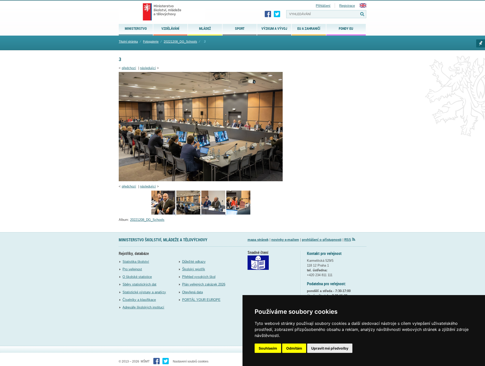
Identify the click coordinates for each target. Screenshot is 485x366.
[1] (238, 213)
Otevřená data (192, 292)
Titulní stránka (128, 41)
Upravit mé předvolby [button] (329, 348)
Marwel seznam (480, 43)
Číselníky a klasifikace (139, 300)
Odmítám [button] (294, 348)
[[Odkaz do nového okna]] (258, 269)
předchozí (129, 68)
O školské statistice (137, 277)
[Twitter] (277, 14)
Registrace (347, 6)
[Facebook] (268, 14)
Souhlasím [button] (268, 348)
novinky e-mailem (285, 240)
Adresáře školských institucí (143, 307)
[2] (213, 213)
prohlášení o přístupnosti (322, 240)
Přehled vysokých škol (198, 277)
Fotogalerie (151, 41)
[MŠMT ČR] (162, 11)
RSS (347, 240)
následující (148, 68)
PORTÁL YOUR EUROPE (201, 300)
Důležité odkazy (194, 262)
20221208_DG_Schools (180, 41)
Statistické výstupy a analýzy (144, 292)
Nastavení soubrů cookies (190, 361)
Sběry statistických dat (139, 284)
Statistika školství (136, 262)
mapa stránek (258, 240)
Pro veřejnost (132, 269)
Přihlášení (323, 6)
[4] (163, 213)
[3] (201, 180)
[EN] (363, 6)
